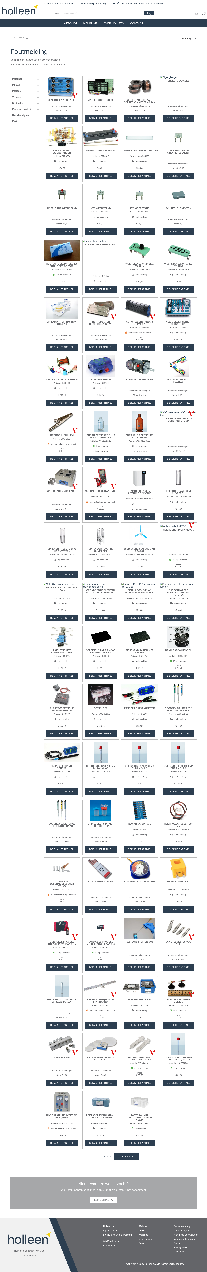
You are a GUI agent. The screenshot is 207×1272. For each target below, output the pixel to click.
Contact (136, 23)
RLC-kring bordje (139, 824)
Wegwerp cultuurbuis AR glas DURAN (62, 1001)
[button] (126, 1156)
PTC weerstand (140, 208)
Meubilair (90, 23)
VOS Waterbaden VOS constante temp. (178, 420)
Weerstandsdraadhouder (139, 150)
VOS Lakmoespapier (100, 882)
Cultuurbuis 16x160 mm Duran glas (139, 767)
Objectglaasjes (178, 81)
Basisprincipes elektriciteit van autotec (178, 592)
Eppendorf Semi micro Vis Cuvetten (62, 550)
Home (142, 1230)
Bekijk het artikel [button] (61, 118)
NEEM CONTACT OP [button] (103, 1200)
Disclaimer (179, 1251)
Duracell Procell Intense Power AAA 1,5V (101, 943)
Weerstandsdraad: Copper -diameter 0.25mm (139, 101)
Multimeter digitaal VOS (100, 491)
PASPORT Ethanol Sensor (62, 767)
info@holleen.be (111, 1241)
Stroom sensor (101, 380)
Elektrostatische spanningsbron (62, 709)
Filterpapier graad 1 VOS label (100, 1058)
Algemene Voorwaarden (186, 1235)
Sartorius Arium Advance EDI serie (139, 492)
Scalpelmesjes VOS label (178, 943)
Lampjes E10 (62, 1057)
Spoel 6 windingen (178, 882)
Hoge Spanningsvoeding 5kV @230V (61, 1116)
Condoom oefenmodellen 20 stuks (62, 884)
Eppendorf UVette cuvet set (101, 550)
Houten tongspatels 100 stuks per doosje (62, 265)
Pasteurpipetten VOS (139, 942)
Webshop (71, 23)
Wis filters (27, 131)
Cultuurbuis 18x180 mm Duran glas (100, 767)
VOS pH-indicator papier (139, 882)
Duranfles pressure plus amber (139, 436)
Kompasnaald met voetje (178, 1001)
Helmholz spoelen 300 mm (178, 825)
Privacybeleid (181, 1247)
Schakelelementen (178, 208)
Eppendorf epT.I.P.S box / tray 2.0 (61, 323)
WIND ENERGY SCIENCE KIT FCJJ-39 (139, 550)
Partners (178, 1243)
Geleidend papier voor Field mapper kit (100, 651)
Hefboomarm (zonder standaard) (101, 1001)
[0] (203, 13)
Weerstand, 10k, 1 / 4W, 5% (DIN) (178, 265)
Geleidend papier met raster (139, 651)
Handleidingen (181, 1230)
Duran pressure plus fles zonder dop (100, 436)
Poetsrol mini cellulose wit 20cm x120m (139, 1117)
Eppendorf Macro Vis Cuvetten (178, 492)
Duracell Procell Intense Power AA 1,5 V (62, 943)
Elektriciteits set (139, 1000)
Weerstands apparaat (100, 150)
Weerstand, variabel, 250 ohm (139, 265)
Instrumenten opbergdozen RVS (100, 323)
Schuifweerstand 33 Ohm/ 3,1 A (139, 323)
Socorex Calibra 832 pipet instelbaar (178, 709)
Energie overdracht (139, 380)
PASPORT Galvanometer (139, 708)
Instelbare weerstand (62, 208)
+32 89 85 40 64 (111, 1245)
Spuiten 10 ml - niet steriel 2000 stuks (140, 1058)
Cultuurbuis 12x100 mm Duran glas (178, 767)
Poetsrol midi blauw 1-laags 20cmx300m (100, 1116)
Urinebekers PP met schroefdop (101, 825)
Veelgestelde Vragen (184, 1239)
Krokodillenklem (62, 435)
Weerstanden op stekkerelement (178, 151)
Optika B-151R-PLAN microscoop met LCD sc (139, 591)
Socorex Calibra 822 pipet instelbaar (62, 825)
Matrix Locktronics (101, 100)
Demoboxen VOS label (62, 100)
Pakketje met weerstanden (62, 151)
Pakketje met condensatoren (61, 651)
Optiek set (100, 708)
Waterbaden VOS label (62, 491)
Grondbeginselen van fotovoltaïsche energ (100, 591)
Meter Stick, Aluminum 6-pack (62, 589)
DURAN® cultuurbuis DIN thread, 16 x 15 (178, 1058)
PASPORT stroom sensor (62, 380)
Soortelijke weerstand (100, 245)
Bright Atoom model (178, 650)
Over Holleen (114, 23)
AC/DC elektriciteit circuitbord (178, 323)
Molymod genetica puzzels (178, 381)
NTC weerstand (101, 208)
